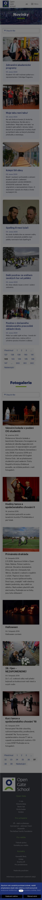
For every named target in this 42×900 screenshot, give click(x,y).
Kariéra (21, 812)
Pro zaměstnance (21, 864)
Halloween (11, 627)
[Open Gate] (9, 4)
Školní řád (21, 807)
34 (17, 759)
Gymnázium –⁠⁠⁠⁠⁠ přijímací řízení (21, 826)
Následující (9, 367)
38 (5, 764)
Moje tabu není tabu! (17, 112)
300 (18, 363)
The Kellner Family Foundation (21, 831)
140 (25, 354)
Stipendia (21, 828)
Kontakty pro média (21, 845)
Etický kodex (21, 809)
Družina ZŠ (21, 862)
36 (28, 759)
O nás (21, 801)
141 (32, 354)
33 (11, 759)
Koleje (21, 859)
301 (25, 363)
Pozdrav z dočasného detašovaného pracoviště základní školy (19, 326)
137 (5, 354)
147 (5, 363)
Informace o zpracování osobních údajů (21, 877)
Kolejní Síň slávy (14, 170)
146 (32, 359)
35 (23, 759)
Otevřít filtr (10, 31)
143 (12, 359)
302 (32, 363)
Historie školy (21, 804)
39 (11, 764)
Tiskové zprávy (21, 842)
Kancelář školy (21, 856)
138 (12, 354)
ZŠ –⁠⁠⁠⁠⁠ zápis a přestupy (21, 823)
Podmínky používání (21, 870)
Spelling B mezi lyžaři (17, 227)
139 (18, 354)
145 (26, 359)
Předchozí (8, 350)
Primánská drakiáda (16, 554)
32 (5, 759)
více (21, 891)
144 (19, 359)
